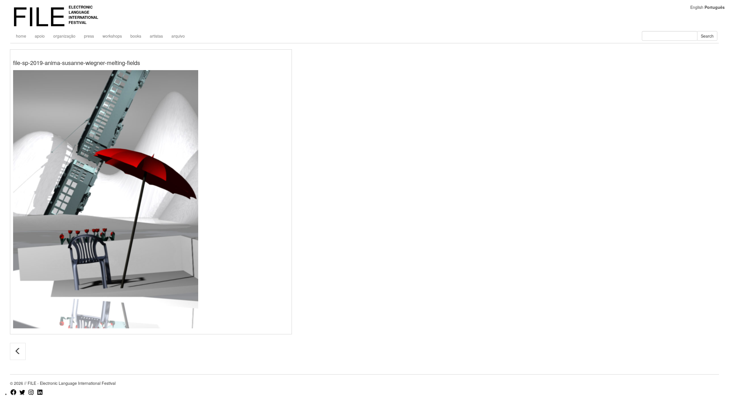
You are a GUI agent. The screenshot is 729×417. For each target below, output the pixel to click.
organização (64, 36)
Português (715, 7)
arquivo (178, 36)
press (89, 36)
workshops (112, 36)
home (21, 36)
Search (707, 36)
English (696, 7)
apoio (40, 36)
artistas (156, 36)
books (135, 36)
